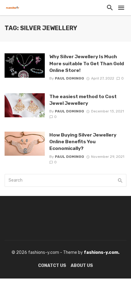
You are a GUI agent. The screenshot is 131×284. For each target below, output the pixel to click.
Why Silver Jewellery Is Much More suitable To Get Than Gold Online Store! (86, 63)
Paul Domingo (69, 78)
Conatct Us (52, 265)
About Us (82, 265)
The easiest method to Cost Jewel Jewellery (83, 100)
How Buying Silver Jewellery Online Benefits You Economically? (82, 141)
